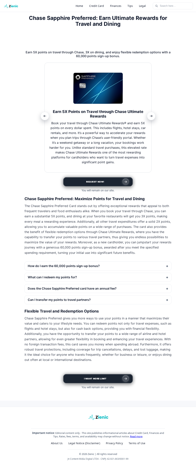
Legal (142, 6)
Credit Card (96, 6)
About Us (57, 443)
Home (79, 6)
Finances (115, 6)
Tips (130, 6)
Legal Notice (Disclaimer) (84, 443)
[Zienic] (10, 6)
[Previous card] (45, 116)
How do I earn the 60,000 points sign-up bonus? (64, 266)
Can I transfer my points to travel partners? (59, 300)
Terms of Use (137, 443)
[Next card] (151, 116)
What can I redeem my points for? (52, 277)
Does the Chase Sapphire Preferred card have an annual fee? (72, 288)
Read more (136, 436)
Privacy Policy (114, 443)
